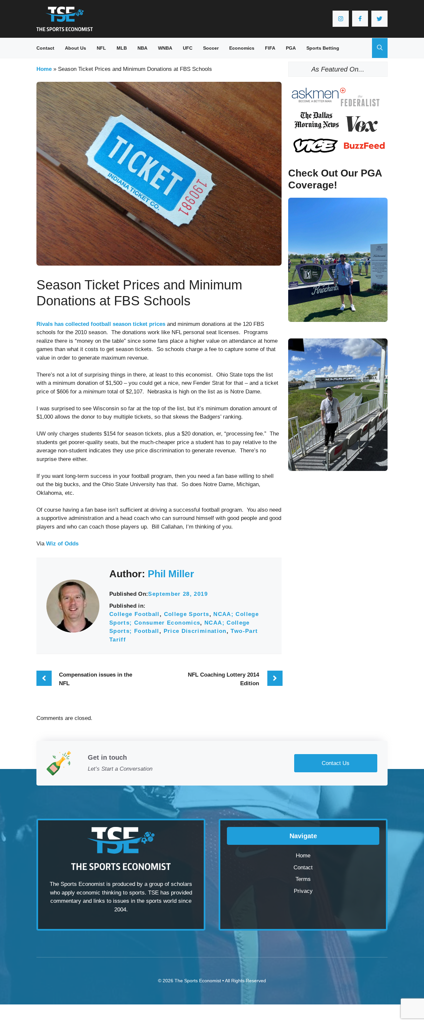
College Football (134, 614)
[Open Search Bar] (380, 48)
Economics (241, 48)
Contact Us (335, 763)
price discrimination (195, 631)
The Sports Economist (198, 980)
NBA (142, 48)
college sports (186, 614)
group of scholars (170, 884)
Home (44, 69)
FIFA (270, 48)
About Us (75, 48)
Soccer (211, 48)
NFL (101, 48)
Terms (303, 879)
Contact (45, 48)
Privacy (303, 891)
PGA (291, 48)
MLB (122, 48)
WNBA (165, 48)
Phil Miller (171, 573)
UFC (187, 48)
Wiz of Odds (62, 543)
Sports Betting (322, 48)
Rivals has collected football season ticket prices (100, 324)
